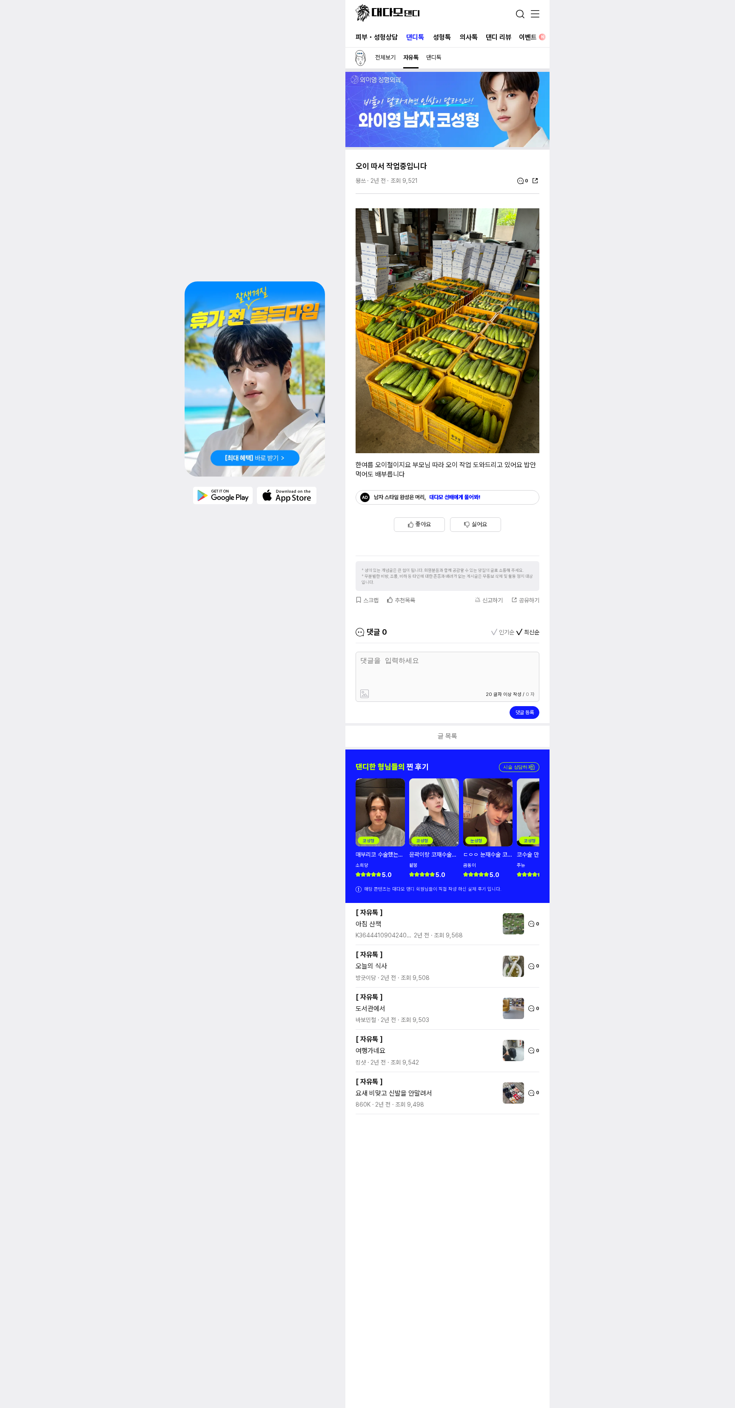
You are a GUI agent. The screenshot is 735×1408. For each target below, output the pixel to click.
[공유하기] (535, 180)
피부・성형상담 (377, 37)
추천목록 (405, 600)
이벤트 (531, 37)
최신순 (531, 632)
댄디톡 (415, 37)
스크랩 (371, 600)
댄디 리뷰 (498, 37)
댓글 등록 (525, 712)
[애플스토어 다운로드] (286, 495)
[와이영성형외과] (447, 145)
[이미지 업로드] (402, 694)
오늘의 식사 (371, 966)
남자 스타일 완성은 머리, (427, 497)
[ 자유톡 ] (369, 912)
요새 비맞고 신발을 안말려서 (394, 1093)
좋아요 (423, 524)
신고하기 (492, 600)
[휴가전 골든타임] (255, 378)
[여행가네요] (511, 1050)
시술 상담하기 (519, 767)
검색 (520, 14)
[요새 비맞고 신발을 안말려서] (511, 1093)
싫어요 (479, 524)
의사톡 (469, 37)
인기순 (506, 632)
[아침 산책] (511, 923)
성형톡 (442, 37)
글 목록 (447, 736)
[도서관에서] (511, 1008)
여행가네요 (370, 1051)
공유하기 (529, 600)
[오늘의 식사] (511, 966)
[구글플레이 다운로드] (223, 495)
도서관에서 (370, 1009)
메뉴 (535, 14)
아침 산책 (368, 924)
